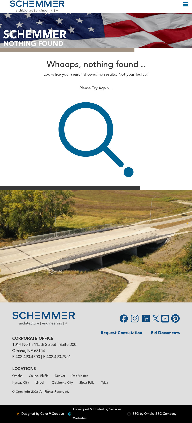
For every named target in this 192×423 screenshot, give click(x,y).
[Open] (185, 6)
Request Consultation (121, 333)
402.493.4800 (28, 357)
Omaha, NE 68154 (28, 351)
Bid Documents (165, 333)
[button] (4, 246)
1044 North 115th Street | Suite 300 (44, 345)
